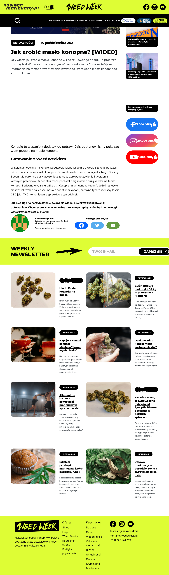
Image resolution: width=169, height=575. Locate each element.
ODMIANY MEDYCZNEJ (68, 280)
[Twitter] (97, 225)
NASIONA (116, 21)
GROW (108, 21)
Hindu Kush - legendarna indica (67, 291)
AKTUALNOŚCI (144, 278)
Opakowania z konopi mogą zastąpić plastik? (146, 344)
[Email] (113, 225)
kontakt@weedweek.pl (124, 535)
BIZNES (91, 21)
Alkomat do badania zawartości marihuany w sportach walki (69, 402)
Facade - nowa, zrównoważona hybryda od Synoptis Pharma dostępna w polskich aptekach (146, 407)
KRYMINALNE (70, 21)
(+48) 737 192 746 (120, 539)
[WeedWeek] (84, 7)
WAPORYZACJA (56, 21)
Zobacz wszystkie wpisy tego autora (50, 228)
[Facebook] (81, 225)
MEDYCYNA (82, 21)
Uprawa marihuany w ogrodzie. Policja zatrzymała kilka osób (146, 469)
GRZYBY (100, 21)
